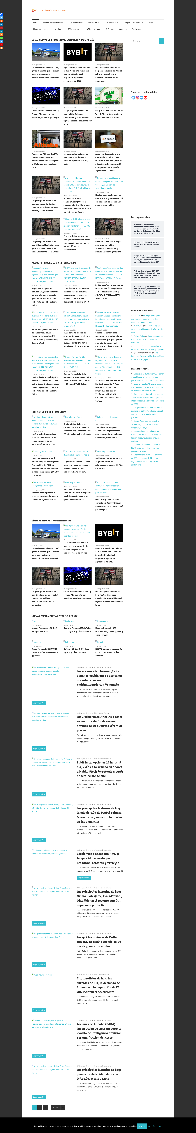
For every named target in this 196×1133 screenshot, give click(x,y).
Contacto (123, 29)
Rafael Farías (139, 335)
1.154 (55, 1107)
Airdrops (58, 29)
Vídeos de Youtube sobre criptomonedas (51, 520)
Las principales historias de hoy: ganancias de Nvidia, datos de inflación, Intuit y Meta (99, 1074)
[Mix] (1, 34)
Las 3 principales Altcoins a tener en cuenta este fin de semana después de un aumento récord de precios (147, 387)
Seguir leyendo (38, 703)
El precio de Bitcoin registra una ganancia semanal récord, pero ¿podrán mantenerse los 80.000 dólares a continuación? (77, 243)
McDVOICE (138, 325)
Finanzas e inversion (41, 29)
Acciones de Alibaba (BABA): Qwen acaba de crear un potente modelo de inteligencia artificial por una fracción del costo (46, 161)
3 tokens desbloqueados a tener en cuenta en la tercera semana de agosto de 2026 (45, 496)
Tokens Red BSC (94, 22)
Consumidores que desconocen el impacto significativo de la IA (147, 329)
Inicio (35, 22)
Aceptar (142, 1126)
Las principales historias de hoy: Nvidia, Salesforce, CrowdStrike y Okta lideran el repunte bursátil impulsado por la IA (78, 117)
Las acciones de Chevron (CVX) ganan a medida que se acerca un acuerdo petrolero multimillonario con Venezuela (147, 377)
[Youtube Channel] (145, 97)
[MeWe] (1, 31)
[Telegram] (1, 41)
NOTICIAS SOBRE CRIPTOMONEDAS (49, 412)
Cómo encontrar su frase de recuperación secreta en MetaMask (147, 339)
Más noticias (98, 713)
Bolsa (150, 22)
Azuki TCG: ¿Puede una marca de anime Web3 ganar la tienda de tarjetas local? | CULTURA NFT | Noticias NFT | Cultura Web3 (45, 336)
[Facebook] (1, 14)
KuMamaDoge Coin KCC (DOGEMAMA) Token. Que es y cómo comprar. (109, 631)
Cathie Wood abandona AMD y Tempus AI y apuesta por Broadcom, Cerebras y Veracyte (45, 114)
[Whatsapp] (1, 38)
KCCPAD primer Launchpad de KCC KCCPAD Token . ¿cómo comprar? (108, 652)
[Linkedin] (1, 24)
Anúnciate (110, 29)
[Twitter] (1, 17)
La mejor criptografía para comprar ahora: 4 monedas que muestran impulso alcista (146, 319)
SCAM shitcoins (74, 29)
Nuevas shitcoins (76, 22)
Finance (137, 315)
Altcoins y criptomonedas (53, 22)
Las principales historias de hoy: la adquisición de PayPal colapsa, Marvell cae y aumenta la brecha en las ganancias (108, 74)
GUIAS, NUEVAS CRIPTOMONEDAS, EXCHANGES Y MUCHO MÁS (63, 39)
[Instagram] (137, 97)
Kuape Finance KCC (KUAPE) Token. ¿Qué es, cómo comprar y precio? (45, 652)
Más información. (155, 1126)
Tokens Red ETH (112, 22)
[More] (1, 48)
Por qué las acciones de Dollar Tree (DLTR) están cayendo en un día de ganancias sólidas (108, 114)
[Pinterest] (1, 28)
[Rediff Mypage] (1, 44)
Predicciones (137, 29)
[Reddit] (1, 21)
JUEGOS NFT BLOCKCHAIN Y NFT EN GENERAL (54, 262)
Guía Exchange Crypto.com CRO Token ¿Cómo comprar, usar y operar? (147, 356)
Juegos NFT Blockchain (134, 22)
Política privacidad (93, 29)
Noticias (106, 713)
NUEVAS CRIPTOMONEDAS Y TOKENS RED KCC (54, 616)
